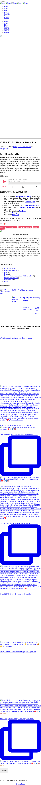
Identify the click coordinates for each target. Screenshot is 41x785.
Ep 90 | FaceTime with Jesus (22, 290)
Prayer (6, 281)
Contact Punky (20, 784)
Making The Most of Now (22, 147)
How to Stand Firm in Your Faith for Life (18, 276)
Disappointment (9, 268)
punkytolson (4, 149)
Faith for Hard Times (11, 270)
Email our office (30, 202)
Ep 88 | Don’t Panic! (37, 311)
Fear (5, 272)
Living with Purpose (11, 278)
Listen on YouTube (25, 227)
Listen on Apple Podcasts (8, 227)
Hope (6, 274)
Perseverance (8, 279)
